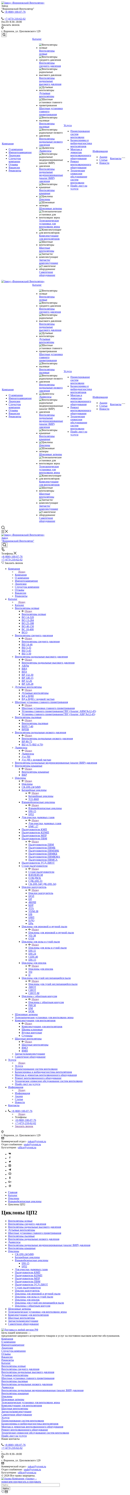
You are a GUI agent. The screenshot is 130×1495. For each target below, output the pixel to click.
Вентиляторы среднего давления (50, 64)
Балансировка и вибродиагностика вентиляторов (81, 143)
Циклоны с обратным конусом (46, 1002)
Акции (103, 156)
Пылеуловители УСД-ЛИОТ (31, 1284)
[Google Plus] (10, 1182)
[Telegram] (10, 1170)
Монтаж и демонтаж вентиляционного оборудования (80, 154)
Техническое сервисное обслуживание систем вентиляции (78, 176)
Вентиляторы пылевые (47, 125)
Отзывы (13, 164)
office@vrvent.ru (27, 1147)
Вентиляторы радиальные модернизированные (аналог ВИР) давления (51, 175)
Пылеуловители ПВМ (41, 844)
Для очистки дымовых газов (44, 823)
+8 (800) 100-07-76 (15, 11)
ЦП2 (24, 1266)
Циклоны (44, 199)
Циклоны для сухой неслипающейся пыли (53, 984)
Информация (100, 151)
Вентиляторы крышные (47, 192)
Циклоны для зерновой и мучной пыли (51, 932)
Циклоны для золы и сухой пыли (47, 947)
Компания (8, 143)
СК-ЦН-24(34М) (24, 1254)
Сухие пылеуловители (41, 871)
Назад (21, 571)
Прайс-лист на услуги (14, 1435)
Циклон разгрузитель (40, 893)
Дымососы (45, 150)
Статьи (103, 159)
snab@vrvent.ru (32, 1144)
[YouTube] (10, 1174)
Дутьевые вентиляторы (46, 95)
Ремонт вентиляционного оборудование (80, 164)
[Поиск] (4, 35)
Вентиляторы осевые (47, 52)
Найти (6, 1488)
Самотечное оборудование (47, 274)
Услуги (68, 125)
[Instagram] (10, 1166)
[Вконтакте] (10, 1154)
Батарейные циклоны (40, 796)
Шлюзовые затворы (50, 208)
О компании (16, 149)
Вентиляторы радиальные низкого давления (51, 141)
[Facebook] (10, 1158)
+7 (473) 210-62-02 (15, 18)
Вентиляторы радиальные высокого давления (50, 81)
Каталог (37, 39)
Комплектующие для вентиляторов (49, 237)
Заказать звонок (24, 1126)
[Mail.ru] (10, 1186)
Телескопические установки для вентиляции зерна (49, 223)
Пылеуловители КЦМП (28, 1275)
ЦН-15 (25, 1263)
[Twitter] (10, 1162)
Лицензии (14, 155)
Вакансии (14, 167)
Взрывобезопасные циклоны (45, 808)
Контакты (115, 158)
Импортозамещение (20, 152)
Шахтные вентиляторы (46, 249)
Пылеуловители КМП (27, 1272)
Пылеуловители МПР (27, 1278)
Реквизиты (15, 170)
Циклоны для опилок (40, 968)
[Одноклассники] (10, 1178)
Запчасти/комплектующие (48, 261)
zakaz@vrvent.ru (37, 1141)
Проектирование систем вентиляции (22, 1420)
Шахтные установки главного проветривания (48, 708)
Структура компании (15, 160)
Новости (104, 163)
